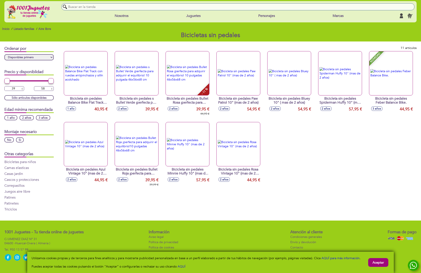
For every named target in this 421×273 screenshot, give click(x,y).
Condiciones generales (306, 237)
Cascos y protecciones (21, 179)
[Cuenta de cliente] (401, 15)
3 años (43, 118)
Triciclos (10, 209)
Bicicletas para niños (20, 162)
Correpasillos (14, 185)
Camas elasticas (16, 167)
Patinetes (11, 203)
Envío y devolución (303, 242)
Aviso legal (156, 237)
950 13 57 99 (19, 250)
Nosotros (121, 15)
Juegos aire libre (17, 191)
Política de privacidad (163, 242)
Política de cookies (161, 247)
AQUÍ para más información (340, 258)
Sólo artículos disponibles (29, 98)
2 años (26, 118)
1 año (11, 118)
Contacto (296, 247)
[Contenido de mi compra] (410, 15)
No (9, 140)
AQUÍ (182, 266)
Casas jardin (13, 173)
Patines (10, 197)
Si (20, 140)
